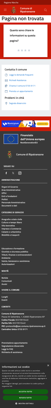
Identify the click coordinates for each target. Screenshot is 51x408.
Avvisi (4, 284)
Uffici (4, 193)
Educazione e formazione (13, 248)
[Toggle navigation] (5, 9)
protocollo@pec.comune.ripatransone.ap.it (25, 326)
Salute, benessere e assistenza (16, 261)
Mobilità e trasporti (10, 234)
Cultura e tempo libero (12, 222)
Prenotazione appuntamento (15, 342)
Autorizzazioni (8, 264)
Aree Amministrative (11, 189)
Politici (5, 199)
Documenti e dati (9, 205)
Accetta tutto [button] (25, 392)
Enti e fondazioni (9, 196)
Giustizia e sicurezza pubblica (15, 251)
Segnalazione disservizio (13, 345)
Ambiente (6, 257)
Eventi (4, 299)
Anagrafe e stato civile (12, 219)
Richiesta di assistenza (12, 352)
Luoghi (5, 296)
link (11, 386)
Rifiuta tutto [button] (25, 398)
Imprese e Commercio (11, 228)
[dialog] (25, 385)
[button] (25, 403)
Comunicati (7, 281)
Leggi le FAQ (7, 349)
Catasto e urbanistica (11, 231)
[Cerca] (45, 10)
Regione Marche (11, 2)
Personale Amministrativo (13, 202)
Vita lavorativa (8, 225)
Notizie (5, 277)
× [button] (48, 366)
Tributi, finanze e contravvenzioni (17, 254)
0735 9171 (23, 329)
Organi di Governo (10, 186)
